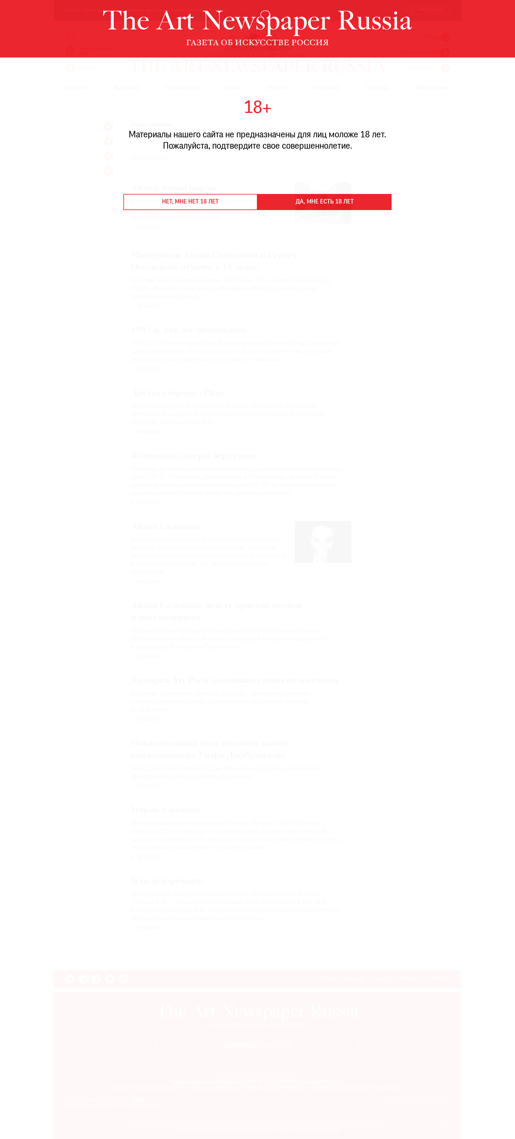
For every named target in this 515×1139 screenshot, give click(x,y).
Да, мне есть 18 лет (325, 202)
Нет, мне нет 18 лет (190, 202)
